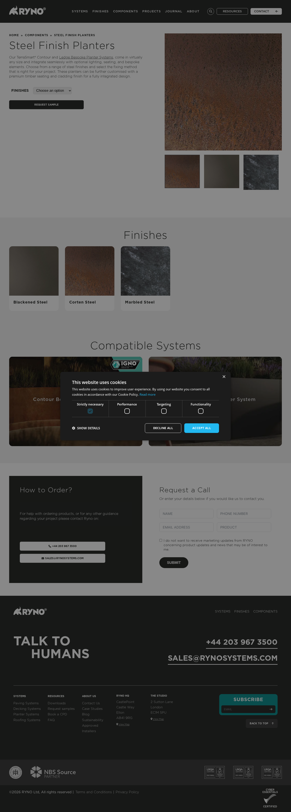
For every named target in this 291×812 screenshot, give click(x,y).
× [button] (223, 376)
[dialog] (145, 406)
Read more (148, 394)
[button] (86, 428)
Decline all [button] (163, 428)
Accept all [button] (201, 428)
